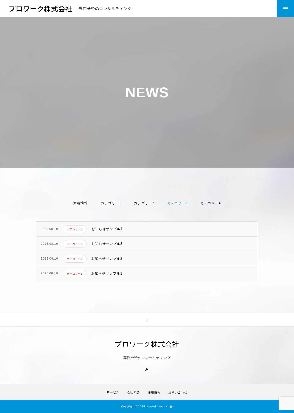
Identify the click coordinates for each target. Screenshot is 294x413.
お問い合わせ (177, 392)
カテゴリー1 (111, 203)
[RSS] (147, 369)
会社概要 (133, 392)
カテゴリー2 (144, 203)
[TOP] (147, 319)
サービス (113, 392)
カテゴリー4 (210, 203)
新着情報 (80, 203)
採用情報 (154, 392)
